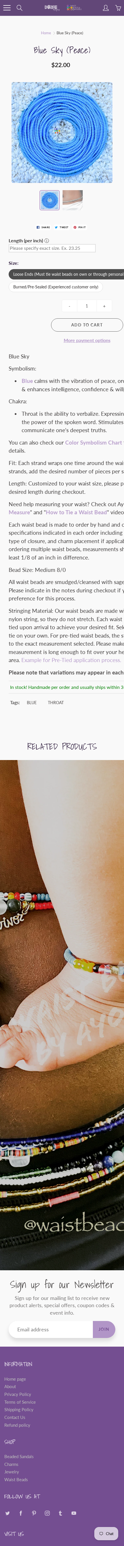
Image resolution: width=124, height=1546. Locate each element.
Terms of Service (20, 1402)
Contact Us (14, 1417)
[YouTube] (74, 1513)
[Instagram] (47, 1513)
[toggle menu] (7, 7)
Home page (15, 1379)
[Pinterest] (34, 1513)
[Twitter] (7, 1513)
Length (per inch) (26, 240)
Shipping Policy (18, 1409)
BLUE (32, 702)
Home (46, 33)
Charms (11, 1464)
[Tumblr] (60, 1513)
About (10, 1386)
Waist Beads (16, 1479)
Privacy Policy (17, 1394)
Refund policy (17, 1425)
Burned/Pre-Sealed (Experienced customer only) (55, 286)
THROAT (56, 702)
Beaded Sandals (19, 1456)
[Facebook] (21, 1513)
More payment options (87, 340)
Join (104, 1329)
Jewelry (11, 1471)
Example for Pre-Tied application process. (71, 660)
